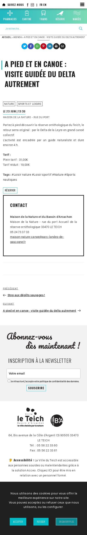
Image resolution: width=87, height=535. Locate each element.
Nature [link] (9, 103)
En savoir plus (66, 521)
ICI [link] (50, 470)
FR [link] (41, 5)
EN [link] (44, 5)
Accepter (18, 521)
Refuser (41, 521)
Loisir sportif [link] (43, 174)
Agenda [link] (17, 37)
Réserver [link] (10, 190)
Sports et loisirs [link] (29, 103)
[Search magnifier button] (81, 28)
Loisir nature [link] (22, 174)
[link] (3, 5)
